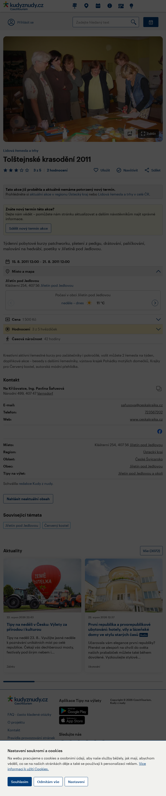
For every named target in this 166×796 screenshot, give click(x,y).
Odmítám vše (48, 782)
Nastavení (76, 782)
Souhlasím (19, 782)
